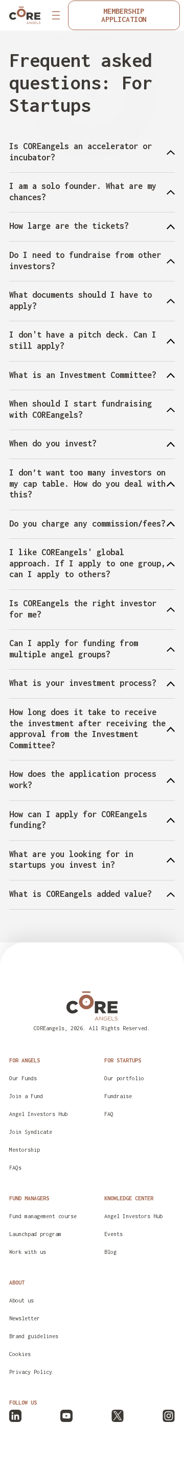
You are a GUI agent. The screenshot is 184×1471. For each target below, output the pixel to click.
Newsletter (24, 1318)
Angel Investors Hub (38, 1114)
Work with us (27, 1252)
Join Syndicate (30, 1132)
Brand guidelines (33, 1336)
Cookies (20, 1354)
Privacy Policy (30, 1372)
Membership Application (123, 15)
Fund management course (43, 1216)
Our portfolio (124, 1078)
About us (21, 1300)
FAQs (15, 1168)
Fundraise (118, 1096)
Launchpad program (35, 1234)
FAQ (108, 1114)
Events (113, 1234)
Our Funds (23, 1078)
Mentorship (24, 1150)
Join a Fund (26, 1096)
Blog (110, 1252)
